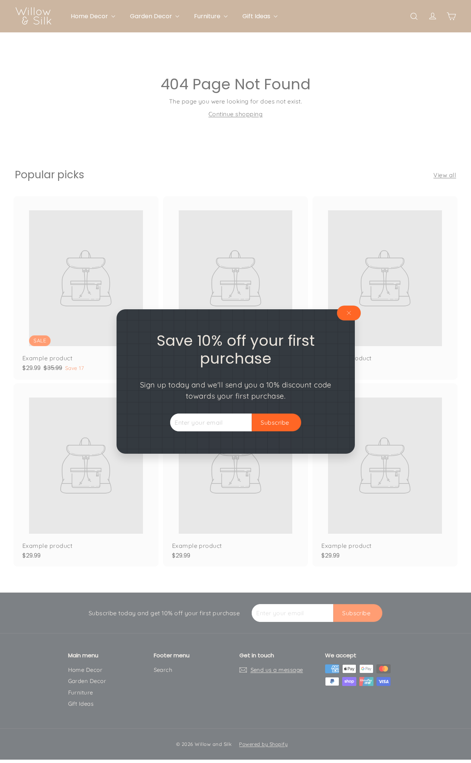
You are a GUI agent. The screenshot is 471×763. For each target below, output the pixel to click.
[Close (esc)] (349, 313)
